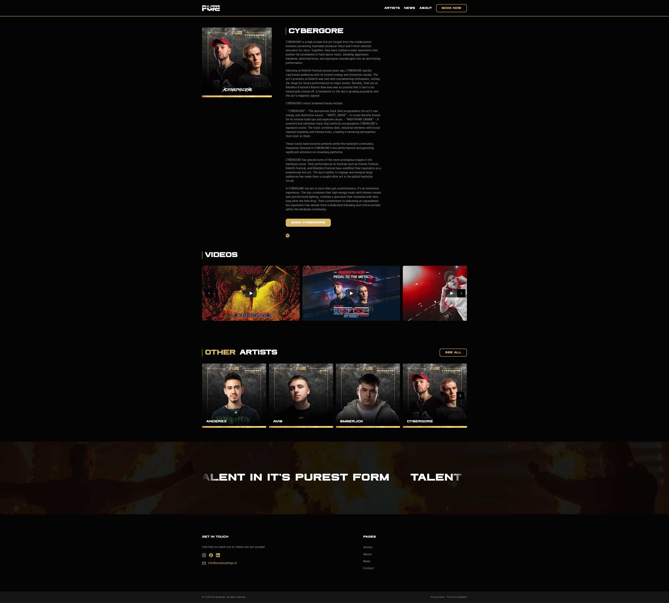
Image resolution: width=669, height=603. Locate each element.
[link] (438, 597)
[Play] (251, 293)
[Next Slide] (460, 396)
